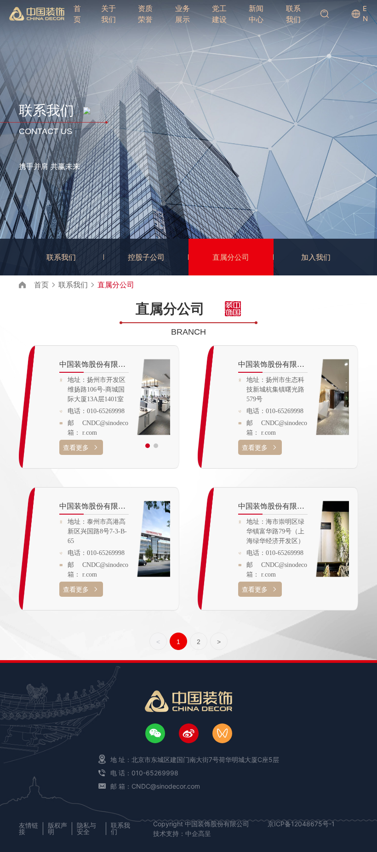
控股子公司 (146, 257)
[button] (147, 445)
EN (365, 13)
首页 (41, 284)
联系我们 (61, 257)
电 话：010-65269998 (144, 773)
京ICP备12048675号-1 (301, 824)
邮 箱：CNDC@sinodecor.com (155, 786)
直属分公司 (230, 257)
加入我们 (316, 257)
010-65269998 (106, 411)
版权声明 (57, 828)
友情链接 (28, 828)
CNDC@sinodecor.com (105, 428)
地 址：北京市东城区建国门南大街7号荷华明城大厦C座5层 (194, 759)
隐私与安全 (86, 828)
